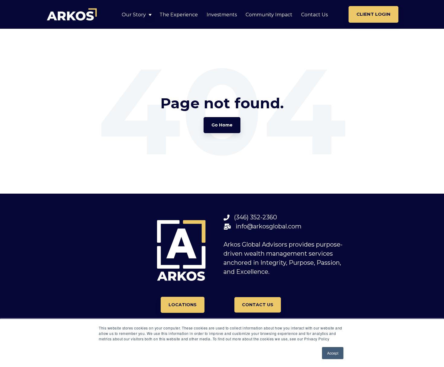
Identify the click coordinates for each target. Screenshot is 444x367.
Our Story (134, 15)
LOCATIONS (183, 304)
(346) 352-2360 (253, 217)
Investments (222, 15)
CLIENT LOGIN (373, 14)
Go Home (222, 125)
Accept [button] (332, 353)
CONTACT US (257, 304)
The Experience (178, 15)
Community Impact (269, 15)
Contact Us (314, 15)
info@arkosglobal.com (266, 226)
